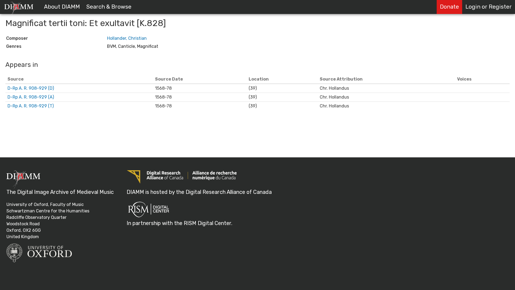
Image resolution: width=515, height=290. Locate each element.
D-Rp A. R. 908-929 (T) (31, 105)
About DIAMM (62, 6)
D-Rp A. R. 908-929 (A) (31, 97)
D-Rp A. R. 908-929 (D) (31, 88)
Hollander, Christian (127, 38)
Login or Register (488, 6)
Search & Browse (108, 6)
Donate (449, 6)
